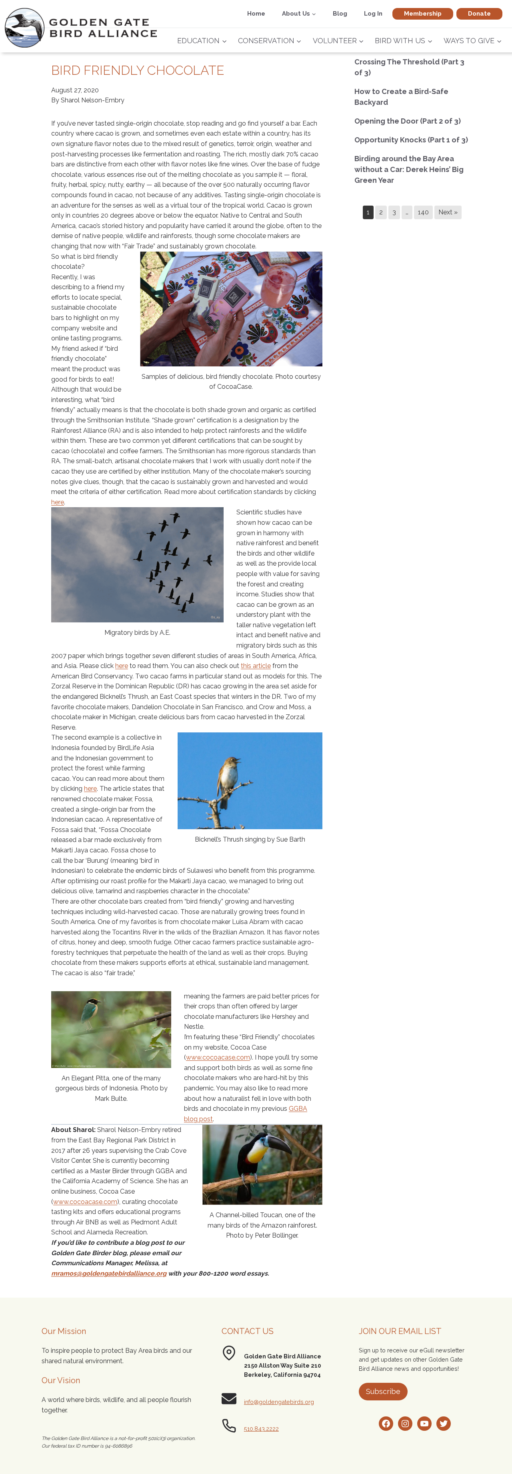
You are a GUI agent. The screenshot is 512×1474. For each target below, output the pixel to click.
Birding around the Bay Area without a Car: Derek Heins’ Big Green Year (409, 169)
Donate (479, 13)
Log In (373, 13)
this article (256, 666)
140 (423, 212)
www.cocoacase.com (218, 1057)
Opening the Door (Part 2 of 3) (407, 121)
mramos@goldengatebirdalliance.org (108, 1273)
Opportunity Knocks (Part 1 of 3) (411, 140)
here (57, 502)
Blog (340, 13)
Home (256, 13)
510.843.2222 (261, 1428)
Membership (423, 13)
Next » (448, 212)
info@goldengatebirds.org (279, 1401)
